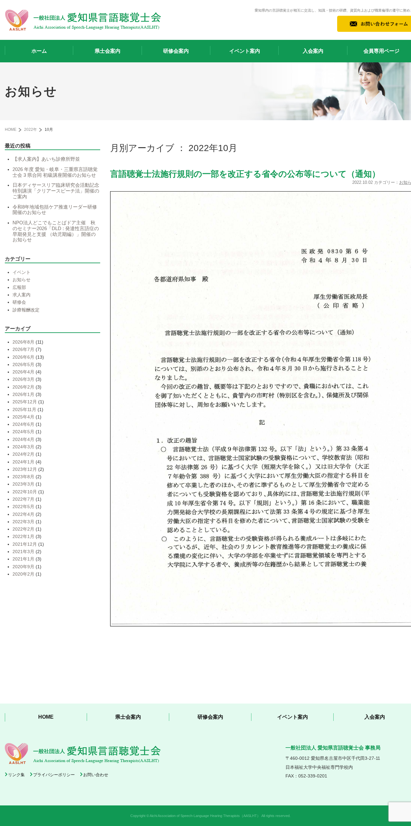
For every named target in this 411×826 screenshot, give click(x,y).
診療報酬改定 (26, 309)
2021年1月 (23, 558)
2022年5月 (23, 506)
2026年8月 (23, 342)
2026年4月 (23, 371)
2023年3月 (23, 484)
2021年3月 (23, 551)
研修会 (19, 302)
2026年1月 (23, 394)
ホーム (39, 51)
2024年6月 (23, 424)
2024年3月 (23, 446)
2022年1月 (23, 536)
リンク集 (16, 774)
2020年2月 (23, 574)
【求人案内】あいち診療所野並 (46, 159)
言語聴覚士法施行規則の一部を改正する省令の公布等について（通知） (245, 173)
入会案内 (313, 51)
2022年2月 (23, 529)
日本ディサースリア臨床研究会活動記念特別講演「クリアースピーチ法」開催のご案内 (56, 191)
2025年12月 (25, 401)
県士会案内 (107, 51)
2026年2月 (23, 387)
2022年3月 (23, 521)
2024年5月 (23, 431)
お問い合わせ (95, 774)
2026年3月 (23, 379)
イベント (22, 272)
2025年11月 (24, 409)
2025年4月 (23, 416)
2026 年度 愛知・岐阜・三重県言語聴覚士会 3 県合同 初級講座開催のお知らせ (55, 172)
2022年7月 (23, 499)
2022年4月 (23, 514)
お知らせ (22, 279)
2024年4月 (23, 439)
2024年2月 (23, 454)
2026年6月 (23, 357)
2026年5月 (23, 364)
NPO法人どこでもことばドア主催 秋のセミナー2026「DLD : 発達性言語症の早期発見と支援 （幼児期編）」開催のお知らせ (56, 231)
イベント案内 (244, 51)
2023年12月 (25, 469)
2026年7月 (23, 349)
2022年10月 (25, 491)
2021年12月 (25, 544)
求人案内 (22, 294)
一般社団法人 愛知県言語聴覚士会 (83, 20)
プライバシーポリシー (54, 774)
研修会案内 (176, 51)
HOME (10, 129)
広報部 (19, 287)
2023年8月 (23, 476)
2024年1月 (23, 461)
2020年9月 (23, 566)
